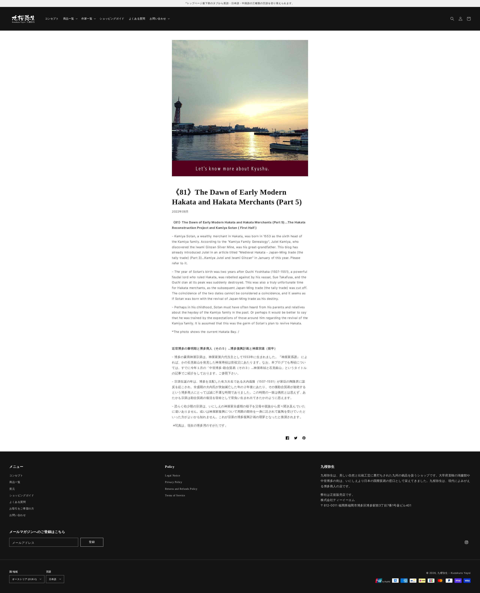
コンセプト (16, 475)
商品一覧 (14, 482)
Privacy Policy (173, 482)
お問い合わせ (17, 515)
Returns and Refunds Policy (181, 489)
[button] (452, 19)
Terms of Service (175, 495)
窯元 (12, 489)
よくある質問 (17, 502)
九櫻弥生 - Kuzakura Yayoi (454, 572)
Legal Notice (172, 475)
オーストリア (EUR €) (24, 579)
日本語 (52, 579)
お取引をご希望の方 (21, 508)
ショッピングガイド (21, 495)
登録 (92, 542)
